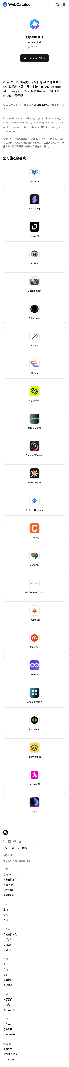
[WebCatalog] (5, 832)
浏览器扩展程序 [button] (11, 879)
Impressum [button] (9, 1059)
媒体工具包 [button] (9, 1009)
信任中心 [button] (7, 1024)
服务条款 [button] (7, 1049)
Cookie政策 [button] (9, 1034)
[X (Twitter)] (4, 841)
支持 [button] (5, 969)
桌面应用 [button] (7, 874)
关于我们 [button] (7, 999)
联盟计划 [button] (7, 979)
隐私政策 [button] (7, 1029)
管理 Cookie (8, 855)
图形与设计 (34, 47)
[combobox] (21, 847)
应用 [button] (5, 909)
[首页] (16, 4)
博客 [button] (5, 974)
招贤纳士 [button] (7, 1004)
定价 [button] (5, 964)
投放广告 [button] (7, 949)
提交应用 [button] (7, 944)
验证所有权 (40, 105)
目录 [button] (5, 919)
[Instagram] (20, 841)
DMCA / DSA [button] (10, 1054)
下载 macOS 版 (36, 58)
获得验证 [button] (7, 939)
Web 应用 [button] (8, 884)
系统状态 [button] (7, 984)
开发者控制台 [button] (10, 934)
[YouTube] (14, 841)
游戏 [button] (5, 914)
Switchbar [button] (8, 889)
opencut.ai (34, 42)
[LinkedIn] (9, 841)
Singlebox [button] (8, 894)
